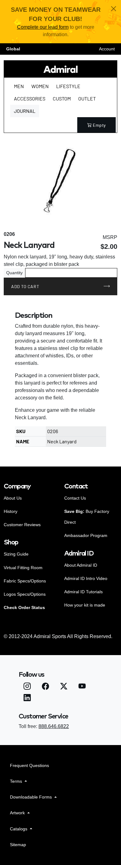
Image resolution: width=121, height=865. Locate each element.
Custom (62, 98)
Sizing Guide (16, 554)
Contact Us (75, 498)
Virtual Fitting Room (23, 567)
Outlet (87, 98)
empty (99, 125)
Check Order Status (24, 607)
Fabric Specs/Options (25, 580)
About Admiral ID (80, 565)
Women (40, 86)
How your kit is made (84, 605)
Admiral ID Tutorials (83, 591)
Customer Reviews (22, 524)
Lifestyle (68, 86)
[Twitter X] (63, 687)
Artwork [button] (18, 812)
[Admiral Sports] (60, 69)
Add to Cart (25, 286)
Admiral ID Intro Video (85, 578)
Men (19, 86)
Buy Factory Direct (86, 517)
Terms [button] (16, 781)
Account (107, 48)
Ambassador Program (85, 535)
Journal (24, 111)
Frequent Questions (29, 765)
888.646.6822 (53, 726)
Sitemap (18, 844)
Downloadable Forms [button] (31, 797)
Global (13, 48)
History (10, 511)
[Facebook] (45, 687)
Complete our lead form (43, 27)
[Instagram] (27, 687)
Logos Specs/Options (25, 594)
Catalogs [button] (19, 828)
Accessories (29, 98)
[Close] (113, 8)
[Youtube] (82, 687)
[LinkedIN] (27, 698)
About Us (13, 498)
